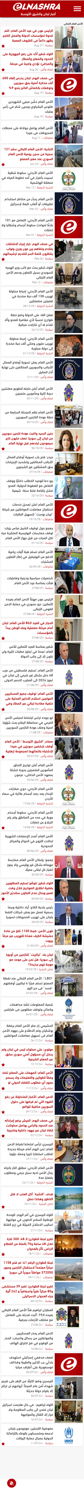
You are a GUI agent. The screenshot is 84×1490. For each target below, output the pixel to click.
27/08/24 (36, 1324)
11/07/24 (36, 1443)
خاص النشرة (46, 968)
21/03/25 (32, 945)
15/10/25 (34, 519)
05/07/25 (32, 756)
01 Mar (30, 234)
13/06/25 (28, 827)
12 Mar (30, 187)
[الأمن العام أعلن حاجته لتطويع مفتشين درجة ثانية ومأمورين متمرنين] (69, 393)
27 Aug (38, 45)
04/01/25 (31, 1014)
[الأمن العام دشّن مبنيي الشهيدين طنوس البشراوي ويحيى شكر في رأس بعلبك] (69, 109)
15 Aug (38, 116)
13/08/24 (36, 1348)
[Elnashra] (36, 6)
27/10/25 (34, 471)
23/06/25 (32, 779)
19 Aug (38, 92)
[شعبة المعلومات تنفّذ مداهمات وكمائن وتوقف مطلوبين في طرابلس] (69, 1009)
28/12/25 (28, 306)
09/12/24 (31, 1111)
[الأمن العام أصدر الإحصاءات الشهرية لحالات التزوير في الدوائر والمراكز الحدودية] (69, 843)
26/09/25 (34, 566)
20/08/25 (32, 709)
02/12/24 (36, 1135)
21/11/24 (36, 1230)
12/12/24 (36, 1064)
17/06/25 (28, 803)
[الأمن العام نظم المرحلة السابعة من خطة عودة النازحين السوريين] (69, 417)
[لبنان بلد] (69, 961)
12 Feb (36, 282)
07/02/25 (31, 993)
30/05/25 (37, 874)
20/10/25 (37, 495)
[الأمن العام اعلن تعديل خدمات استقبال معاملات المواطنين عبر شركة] (69, 511)
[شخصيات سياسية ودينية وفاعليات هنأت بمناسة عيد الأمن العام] (69, 582)
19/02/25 (30, 969)
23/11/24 (30, 1203)
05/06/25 (32, 850)
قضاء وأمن (46, 69)
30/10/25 (32, 422)
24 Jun (34, 163)
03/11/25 (32, 398)
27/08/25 (37, 587)
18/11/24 (33, 1253)
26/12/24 (36, 1040)
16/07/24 (36, 1419)
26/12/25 (37, 329)
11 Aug (36, 137)
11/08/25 (34, 732)
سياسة (49, 44)
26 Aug (34, 69)
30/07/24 (31, 1372)
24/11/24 (27, 1182)
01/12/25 (28, 353)
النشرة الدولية (45, 187)
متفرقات (48, 137)
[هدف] (69, 1198)
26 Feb (38, 258)
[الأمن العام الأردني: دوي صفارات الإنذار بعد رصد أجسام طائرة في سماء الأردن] (69, 796)
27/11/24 (31, 1158)
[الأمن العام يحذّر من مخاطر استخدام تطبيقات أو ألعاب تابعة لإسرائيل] (69, 203)
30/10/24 (36, 1301)
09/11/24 (33, 1277)
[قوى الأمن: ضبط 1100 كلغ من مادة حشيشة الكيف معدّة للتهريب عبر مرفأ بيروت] (69, 938)
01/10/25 (37, 542)
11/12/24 (31, 1088)
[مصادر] (69, 748)
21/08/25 (32, 685)
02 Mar (34, 208)
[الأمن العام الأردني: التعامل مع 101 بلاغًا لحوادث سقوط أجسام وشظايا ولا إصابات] (69, 227)
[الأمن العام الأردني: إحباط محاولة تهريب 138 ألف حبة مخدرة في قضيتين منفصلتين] (69, 298)
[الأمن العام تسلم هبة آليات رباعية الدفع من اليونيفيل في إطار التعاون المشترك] (69, 559)
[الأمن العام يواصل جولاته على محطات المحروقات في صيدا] (69, 132)
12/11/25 (32, 377)
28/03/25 (37, 921)
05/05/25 (37, 898)
